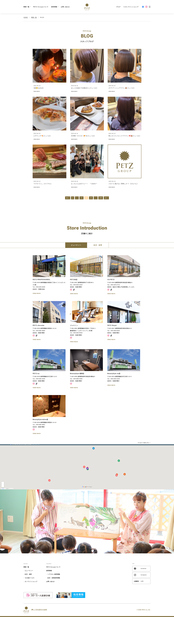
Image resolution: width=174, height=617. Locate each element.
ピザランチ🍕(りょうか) (42, 136)
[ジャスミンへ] (86, 322)
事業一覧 (26, 7)
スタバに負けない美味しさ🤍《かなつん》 (124, 183)
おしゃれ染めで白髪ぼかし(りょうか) (84, 88)
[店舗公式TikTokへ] (74, 290)
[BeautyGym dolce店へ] (49, 415)
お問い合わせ (65, 7)
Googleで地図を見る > (144, 442)
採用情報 (54, 7)
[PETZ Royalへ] (123, 322)
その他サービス (29, 578)
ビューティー (29, 570)
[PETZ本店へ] (86, 275)
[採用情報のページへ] (70, 595)
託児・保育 (28, 574)
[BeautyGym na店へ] (123, 369)
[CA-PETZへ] (123, 275)
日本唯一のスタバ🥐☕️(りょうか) (83, 136)
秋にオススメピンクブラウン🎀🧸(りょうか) (124, 136)
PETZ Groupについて (40, 7)
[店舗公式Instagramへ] (71, 290)
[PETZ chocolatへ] (49, 322)
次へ (106, 198)
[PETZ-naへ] (49, 369)
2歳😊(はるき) (39, 88)
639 (101, 198)
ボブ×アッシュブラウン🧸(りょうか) (121, 88)
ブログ (118, 7)
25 (91, 198)
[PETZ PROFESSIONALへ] (49, 275)
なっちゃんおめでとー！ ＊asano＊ (84, 183)
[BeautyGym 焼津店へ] (86, 369)
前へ (67, 198)
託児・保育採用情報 (54, 578)
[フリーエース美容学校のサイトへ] (38, 595)
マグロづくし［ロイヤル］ (43, 183)
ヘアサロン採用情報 (54, 574)
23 (81, 198)
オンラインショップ (131, 7)
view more (37, 91)
